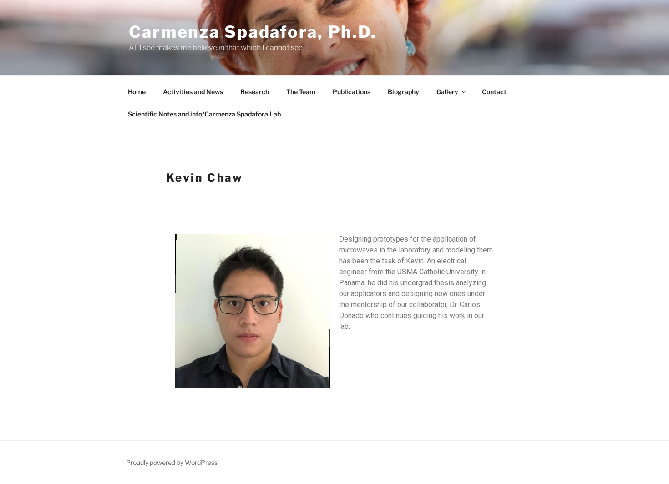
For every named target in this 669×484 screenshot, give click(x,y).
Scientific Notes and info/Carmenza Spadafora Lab (204, 114)
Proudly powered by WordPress (172, 462)
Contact (494, 92)
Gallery (447, 92)
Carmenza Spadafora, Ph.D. (253, 32)
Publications (351, 92)
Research (254, 92)
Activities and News (193, 92)
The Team (300, 92)
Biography (403, 92)
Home (137, 92)
